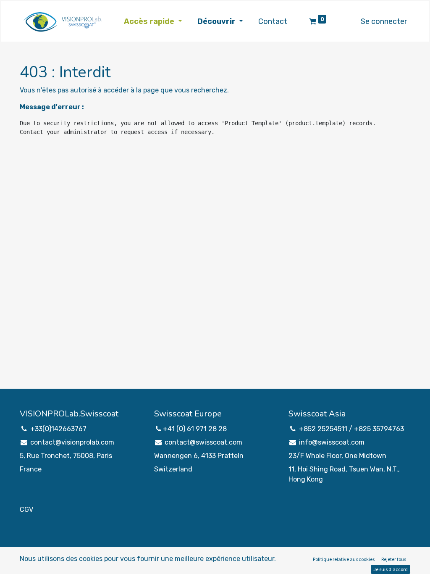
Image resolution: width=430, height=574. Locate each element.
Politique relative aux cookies (344, 559)
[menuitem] (273, 22)
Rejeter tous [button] (393, 559)
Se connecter (384, 21)
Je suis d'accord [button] (390, 569)
